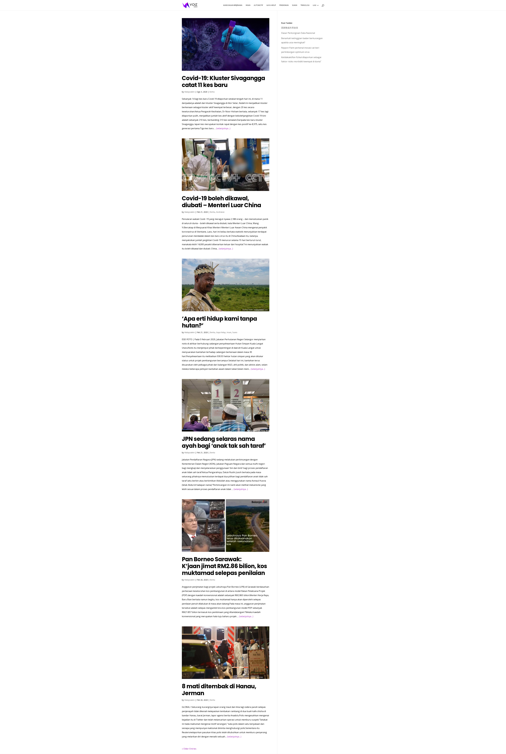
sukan (294, 5)
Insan (229, 332)
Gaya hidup (221, 332)
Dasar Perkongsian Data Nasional (298, 33)
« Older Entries (189, 748)
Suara (234, 332)
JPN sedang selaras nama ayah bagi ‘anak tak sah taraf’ (224, 442)
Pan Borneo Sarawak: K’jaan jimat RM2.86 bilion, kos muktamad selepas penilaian (224, 566)
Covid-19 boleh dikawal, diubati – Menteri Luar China (221, 201)
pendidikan (284, 5)
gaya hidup (271, 5)
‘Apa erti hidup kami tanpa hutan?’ (219, 322)
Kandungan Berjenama (232, 5)
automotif (258, 5)
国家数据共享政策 (289, 27)
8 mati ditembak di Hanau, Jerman (219, 689)
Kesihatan (220, 212)
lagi (314, 5)
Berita (212, 92)
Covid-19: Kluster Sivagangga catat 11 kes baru (223, 81)
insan (248, 5)
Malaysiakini (189, 92)
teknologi (305, 5)
